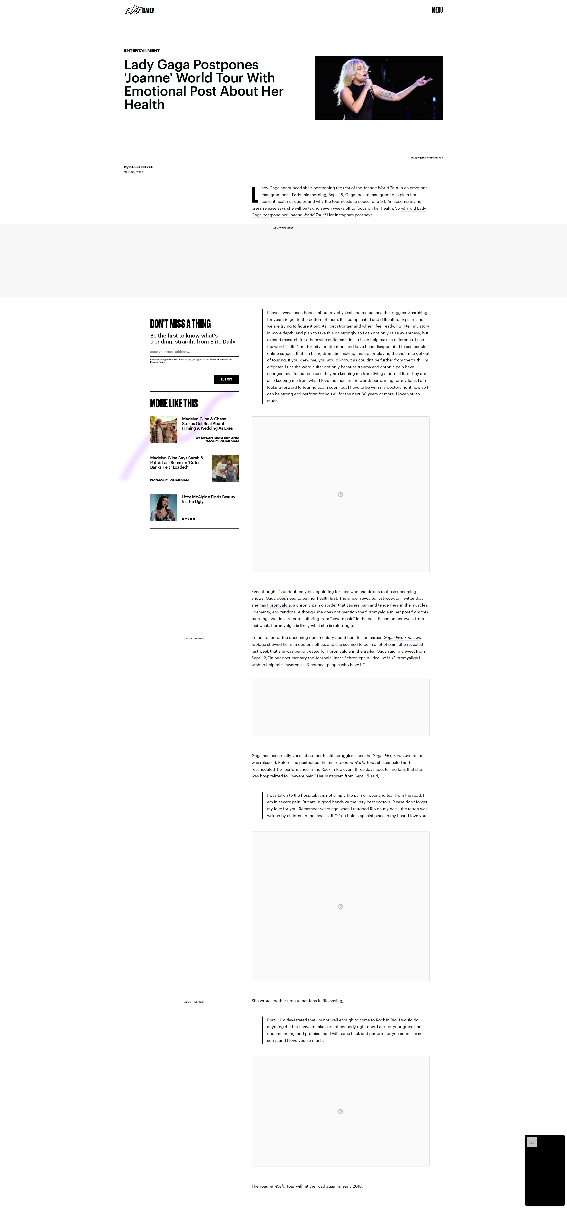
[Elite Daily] (139, 10)
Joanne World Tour (306, 214)
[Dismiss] (559, 1139)
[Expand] (529, 1139)
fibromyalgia (279, 605)
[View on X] (340, 707)
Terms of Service (219, 359)
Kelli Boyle (141, 166)
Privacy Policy (157, 362)
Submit (226, 379)
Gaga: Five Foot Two (402, 637)
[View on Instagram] (340, 494)
